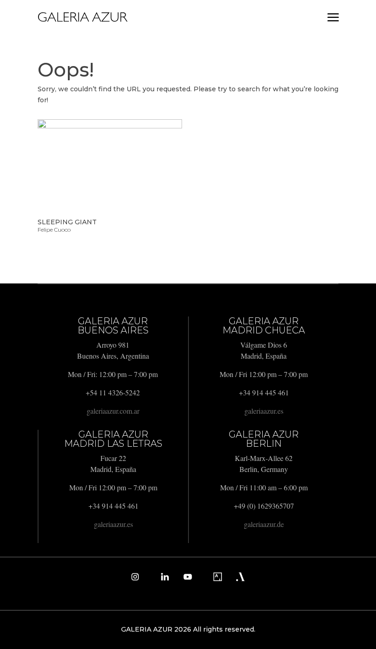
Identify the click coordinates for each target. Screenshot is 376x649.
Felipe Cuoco (54, 229)
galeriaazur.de (264, 524)
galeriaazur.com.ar (113, 411)
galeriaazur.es (263, 411)
